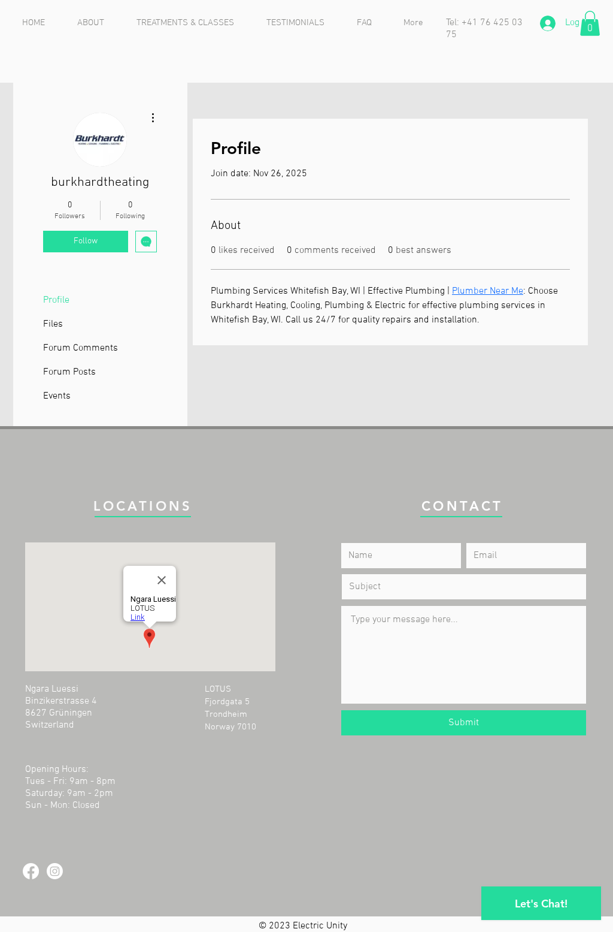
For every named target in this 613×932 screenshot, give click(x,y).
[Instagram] (55, 871)
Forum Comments (80, 348)
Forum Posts (69, 372)
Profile (56, 300)
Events (57, 396)
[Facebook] (31, 871)
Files (53, 324)
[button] (589, 23)
